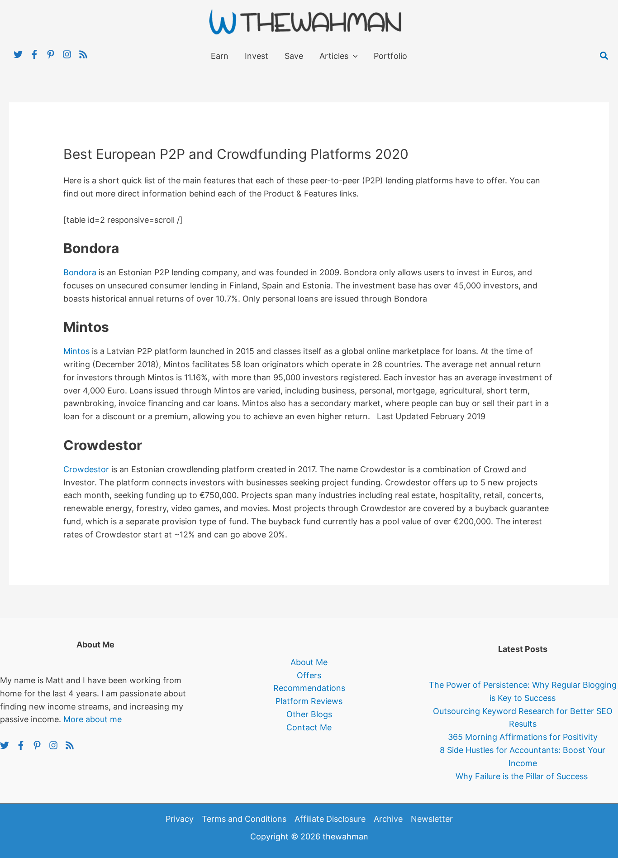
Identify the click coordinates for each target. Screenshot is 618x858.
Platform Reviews (309, 701)
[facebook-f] (38, 54)
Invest (256, 56)
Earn (219, 56)
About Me (309, 662)
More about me (92, 719)
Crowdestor (86, 469)
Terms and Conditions (244, 819)
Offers (309, 675)
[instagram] (70, 54)
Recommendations (309, 688)
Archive (388, 819)
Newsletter (432, 819)
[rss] (84, 54)
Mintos (76, 351)
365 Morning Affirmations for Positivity (523, 737)
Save (294, 56)
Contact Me (309, 727)
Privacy (180, 819)
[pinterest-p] (54, 54)
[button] (604, 56)
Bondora (79, 272)
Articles (333, 56)
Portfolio (390, 56)
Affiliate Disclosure (330, 819)
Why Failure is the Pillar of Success (523, 776)
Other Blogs (309, 714)
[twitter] (22, 54)
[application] (353, 56)
